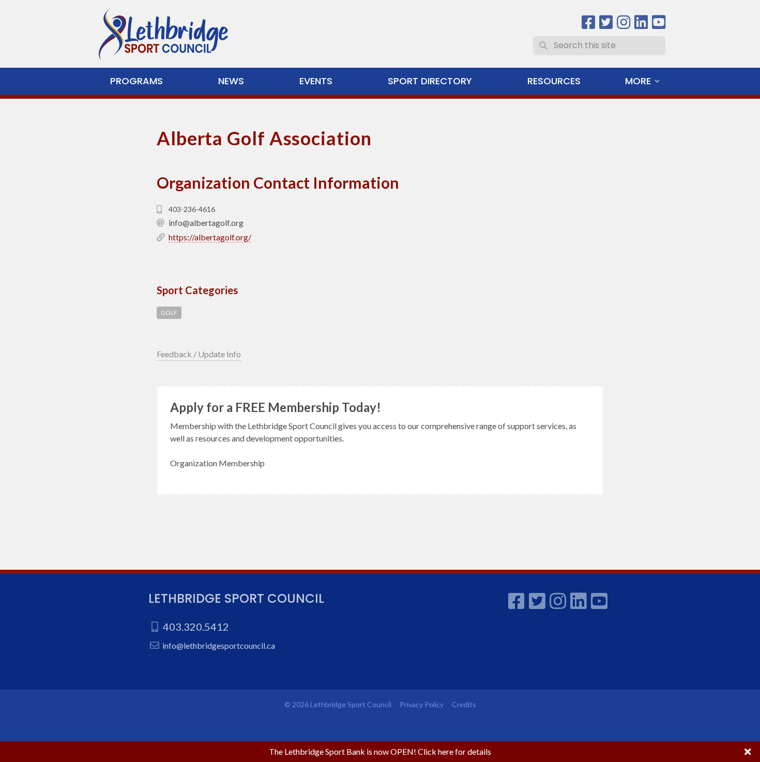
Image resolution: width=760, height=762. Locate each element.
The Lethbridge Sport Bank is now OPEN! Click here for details (380, 751)
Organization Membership (217, 463)
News (231, 80)
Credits (464, 704)
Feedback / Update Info (199, 354)
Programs (136, 80)
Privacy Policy (422, 704)
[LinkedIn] (641, 22)
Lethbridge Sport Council (236, 598)
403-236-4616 (192, 209)
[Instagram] (623, 22)
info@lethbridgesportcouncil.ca (218, 645)
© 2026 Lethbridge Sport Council (337, 704)
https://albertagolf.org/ (210, 237)
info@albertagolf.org (206, 222)
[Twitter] (606, 22)
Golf (169, 312)
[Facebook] (588, 22)
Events (315, 80)
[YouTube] (658, 22)
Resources (554, 80)
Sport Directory (430, 80)
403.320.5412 (196, 626)
